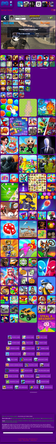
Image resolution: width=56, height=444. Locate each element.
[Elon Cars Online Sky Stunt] (21, 84)
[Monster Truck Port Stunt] (21, 91)
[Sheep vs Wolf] (38, 6)
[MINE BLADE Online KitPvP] (34, 66)
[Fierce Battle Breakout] (3, 97)
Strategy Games (14, 348)
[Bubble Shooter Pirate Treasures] (27, 66)
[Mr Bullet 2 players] (34, 60)
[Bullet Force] (9, 60)
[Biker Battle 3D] (27, 78)
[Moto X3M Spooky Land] (21, 72)
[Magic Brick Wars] (3, 84)
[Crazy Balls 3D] (46, 66)
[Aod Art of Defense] (3, 91)
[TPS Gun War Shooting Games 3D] (27, 72)
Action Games (16, 342)
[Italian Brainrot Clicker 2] (20, 6)
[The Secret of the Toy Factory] (15, 66)
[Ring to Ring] (3, 66)
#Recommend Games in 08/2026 (47, 420)
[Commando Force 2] (44, 6)
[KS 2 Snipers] (9, 78)
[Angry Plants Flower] (21, 78)
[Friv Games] (11, 2)
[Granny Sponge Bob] (21, 66)
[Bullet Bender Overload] (40, 60)
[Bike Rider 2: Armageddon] (3, 72)
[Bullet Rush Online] (21, 60)
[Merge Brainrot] (3, 78)
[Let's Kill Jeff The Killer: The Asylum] (32, 6)
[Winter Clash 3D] (51, 6)
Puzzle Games (30, 337)
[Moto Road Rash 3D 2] (15, 91)
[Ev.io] (21, 97)
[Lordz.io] (52, 66)
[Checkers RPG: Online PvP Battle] (27, 91)
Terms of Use (34, 440)
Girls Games (29, 342)
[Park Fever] (40, 66)
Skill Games (43, 337)
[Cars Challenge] (9, 97)
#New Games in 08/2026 (33, 420)
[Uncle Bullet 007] (27, 60)
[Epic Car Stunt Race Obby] (15, 72)
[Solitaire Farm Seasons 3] (9, 72)
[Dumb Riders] (15, 84)
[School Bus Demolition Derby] (15, 78)
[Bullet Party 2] (15, 60)
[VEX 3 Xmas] (27, 84)
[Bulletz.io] (3, 60)
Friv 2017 (4, 416)
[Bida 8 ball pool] (15, 97)
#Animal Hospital (23, 420)
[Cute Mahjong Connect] (9, 66)
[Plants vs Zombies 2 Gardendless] (9, 91)
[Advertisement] (44, 78)
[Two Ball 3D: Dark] (9, 84)
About (20, 440)
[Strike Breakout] (26, 6)
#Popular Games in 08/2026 (8, 422)
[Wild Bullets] (52, 60)
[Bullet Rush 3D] (46, 60)
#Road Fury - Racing (11, 420)
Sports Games (43, 342)
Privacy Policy (26, 440)
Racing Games (16, 337)
